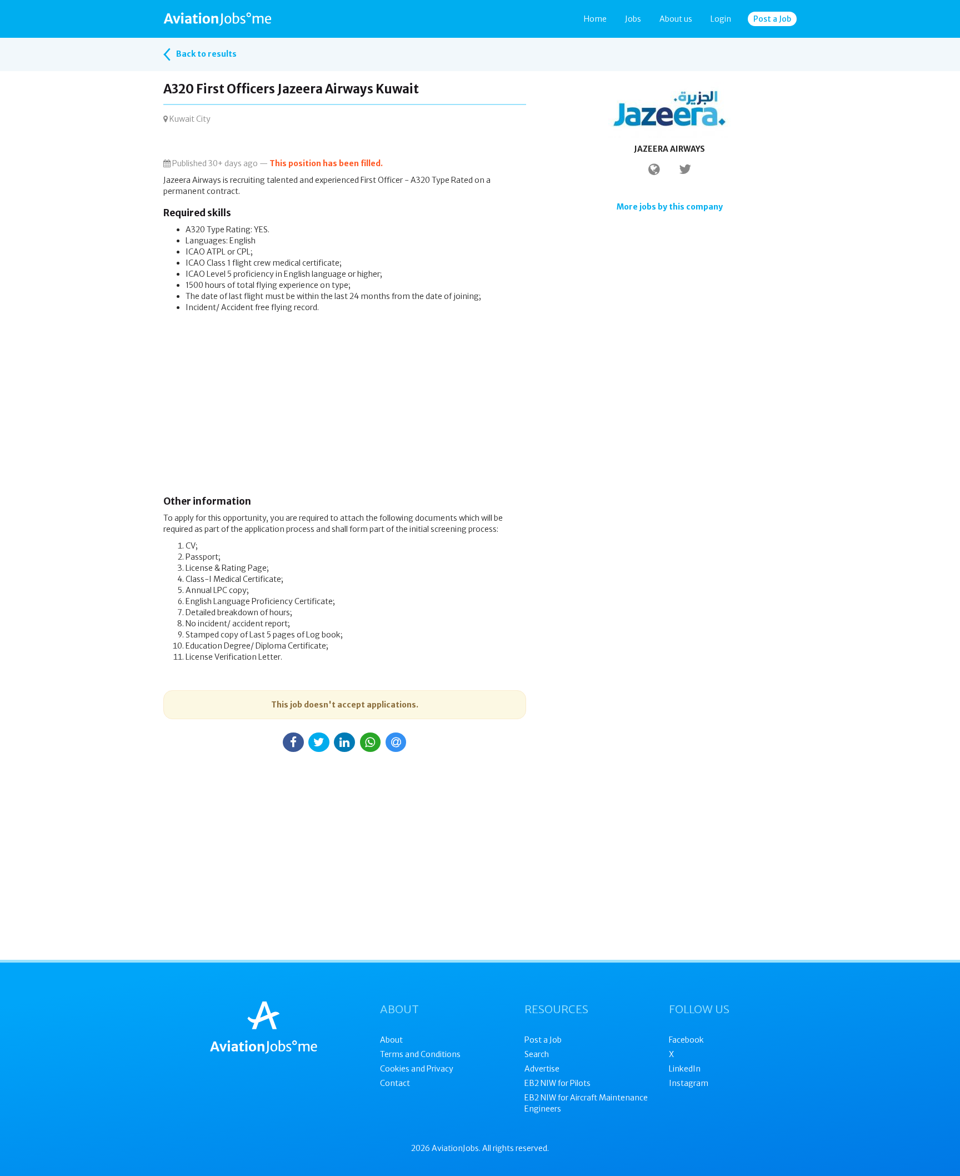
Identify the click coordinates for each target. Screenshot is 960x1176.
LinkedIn (685, 1069)
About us (675, 19)
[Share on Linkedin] (344, 742)
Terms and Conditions (420, 1054)
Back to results (205, 54)
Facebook (686, 1040)
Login (721, 19)
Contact (395, 1083)
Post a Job (772, 19)
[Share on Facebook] (293, 742)
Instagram (688, 1083)
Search (536, 1054)
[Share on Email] (396, 742)
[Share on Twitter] (318, 742)
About (391, 1040)
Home (595, 19)
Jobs (633, 19)
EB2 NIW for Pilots (557, 1083)
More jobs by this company (670, 207)
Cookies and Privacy (416, 1069)
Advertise (541, 1069)
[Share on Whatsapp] (370, 742)
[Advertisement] (344, 407)
